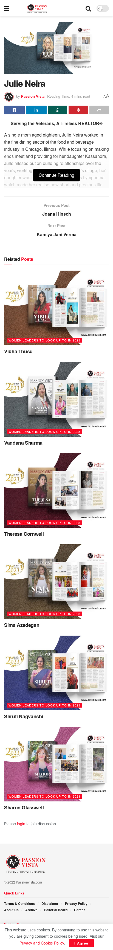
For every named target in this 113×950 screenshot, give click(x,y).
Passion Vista (32, 96)
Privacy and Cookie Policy (41, 943)
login (21, 823)
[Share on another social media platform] (99, 110)
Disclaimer (49, 903)
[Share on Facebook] (14, 110)
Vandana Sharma (23, 442)
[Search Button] (88, 8)
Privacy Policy (76, 903)
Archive (31, 909)
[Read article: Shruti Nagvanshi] (56, 673)
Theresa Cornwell (24, 533)
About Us (11, 909)
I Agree (81, 943)
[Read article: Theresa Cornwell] (56, 490)
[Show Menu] (6, 8)
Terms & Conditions (19, 903)
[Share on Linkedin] (36, 110)
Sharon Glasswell (24, 807)
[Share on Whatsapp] (57, 110)
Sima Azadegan (21, 624)
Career (79, 909)
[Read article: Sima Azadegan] (56, 581)
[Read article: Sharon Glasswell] (56, 764)
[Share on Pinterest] (78, 110)
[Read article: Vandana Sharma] (56, 399)
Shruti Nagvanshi (23, 716)
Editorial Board (55, 909)
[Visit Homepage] (47, 8)
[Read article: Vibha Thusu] (56, 308)
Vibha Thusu (18, 351)
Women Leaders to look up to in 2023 (44, 340)
